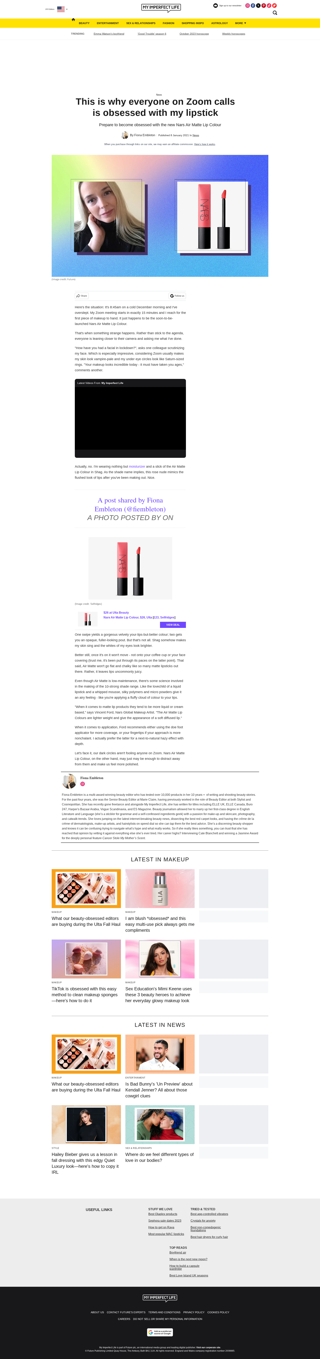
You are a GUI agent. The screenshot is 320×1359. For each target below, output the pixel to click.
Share (84, 296)
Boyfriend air (177, 1252)
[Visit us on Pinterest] (263, 5)
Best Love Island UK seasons (188, 1275)
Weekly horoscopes (233, 33)
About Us (97, 1312)
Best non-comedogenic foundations (206, 1229)
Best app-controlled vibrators (209, 1214)
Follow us (179, 296)
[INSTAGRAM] (83, 783)
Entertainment (108, 23)
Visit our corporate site (208, 1347)
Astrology (219, 23)
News (159, 94)
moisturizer (137, 466)
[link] (88, 619)
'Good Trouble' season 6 (152, 33)
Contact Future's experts (126, 1312)
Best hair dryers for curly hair (209, 1237)
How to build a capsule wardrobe (184, 1267)
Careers (124, 1318)
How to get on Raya (161, 1227)
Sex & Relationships (140, 23)
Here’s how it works (204, 144)
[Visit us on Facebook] (253, 5)
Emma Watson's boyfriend (109, 33)
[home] (73, 23)
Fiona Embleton (144, 135)
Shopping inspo (193, 23)
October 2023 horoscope (194, 33)
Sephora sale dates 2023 (164, 1220)
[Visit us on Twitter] (258, 5)
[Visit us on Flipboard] (274, 5)
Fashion (168, 23)
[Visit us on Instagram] (247, 5)
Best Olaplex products (162, 1214)
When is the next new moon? (188, 1259)
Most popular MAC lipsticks (166, 1234)
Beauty (84, 23)
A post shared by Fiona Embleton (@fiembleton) (130, 504)
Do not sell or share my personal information (167, 1318)
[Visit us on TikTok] (269, 5)
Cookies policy (218, 1312)
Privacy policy (193, 1312)
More (239, 23)
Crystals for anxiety (203, 1220)
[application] (130, 418)
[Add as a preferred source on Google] (160, 1332)
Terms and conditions (164, 1312)
